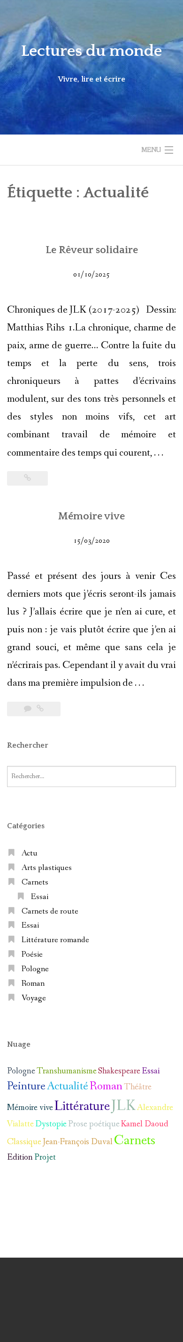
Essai (39, 897)
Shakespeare (119, 1071)
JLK (123, 1106)
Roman (33, 983)
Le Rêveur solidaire (92, 250)
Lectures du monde (91, 51)
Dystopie (51, 1124)
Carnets (35, 882)
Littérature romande (55, 940)
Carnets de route (50, 911)
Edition (20, 1157)
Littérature (82, 1106)
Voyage (34, 998)
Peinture (26, 1086)
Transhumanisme (67, 1071)
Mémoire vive (91, 516)
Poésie (32, 954)
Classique (24, 1141)
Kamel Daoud (144, 1124)
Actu (30, 853)
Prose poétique (94, 1124)
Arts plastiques (47, 867)
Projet (45, 1157)
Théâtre (138, 1087)
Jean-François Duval (78, 1141)
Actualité (67, 1086)
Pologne (35, 969)
